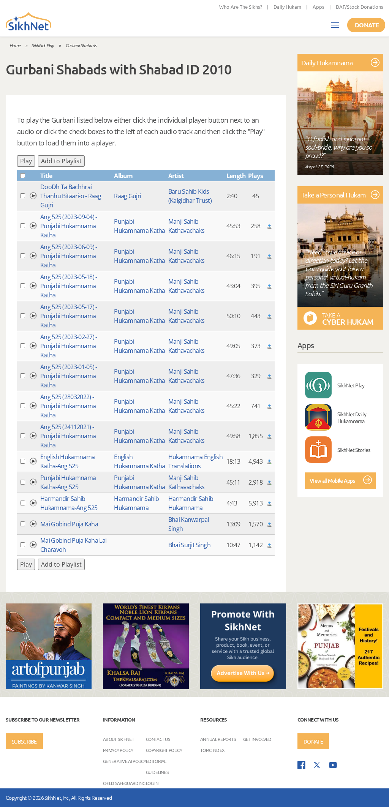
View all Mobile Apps (332, 480)
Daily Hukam (287, 6)
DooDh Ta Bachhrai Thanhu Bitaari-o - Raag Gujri (70, 196)
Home (14, 45)
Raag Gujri (127, 196)
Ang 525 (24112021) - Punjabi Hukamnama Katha (68, 436)
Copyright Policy (164, 750)
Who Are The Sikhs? (240, 6)
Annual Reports (218, 739)
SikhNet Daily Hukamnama (351, 417)
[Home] (28, 22)
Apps (318, 6)
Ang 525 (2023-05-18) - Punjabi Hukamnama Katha (68, 286)
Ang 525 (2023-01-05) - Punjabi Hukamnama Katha (68, 376)
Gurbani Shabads (80, 45)
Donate (367, 25)
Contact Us (158, 739)
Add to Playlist (61, 161)
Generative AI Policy (124, 761)
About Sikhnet (118, 739)
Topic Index (212, 750)
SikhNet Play (43, 45)
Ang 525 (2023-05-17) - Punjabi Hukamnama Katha (68, 316)
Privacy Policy (118, 750)
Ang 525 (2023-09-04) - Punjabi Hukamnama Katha (68, 226)
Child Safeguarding (124, 783)
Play (26, 161)
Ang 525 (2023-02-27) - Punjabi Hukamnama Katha (68, 346)
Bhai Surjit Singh (189, 545)
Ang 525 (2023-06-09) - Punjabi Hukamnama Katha (68, 256)
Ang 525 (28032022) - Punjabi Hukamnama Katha (68, 406)
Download (269, 226)
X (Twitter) (317, 765)
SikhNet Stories (353, 449)
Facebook (301, 765)
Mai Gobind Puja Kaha (69, 524)
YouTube (333, 765)
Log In (152, 783)
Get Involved (257, 739)
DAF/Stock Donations (359, 6)
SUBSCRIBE (24, 741)
